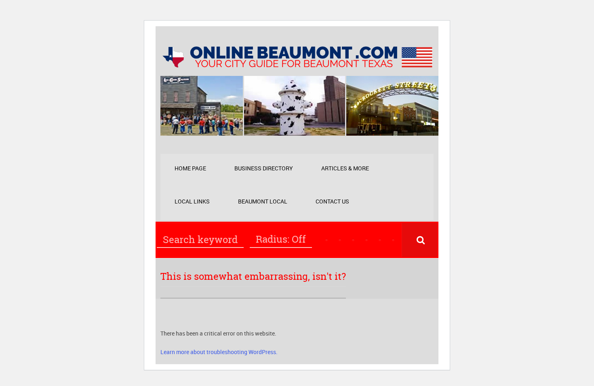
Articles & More (345, 168)
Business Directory (263, 168)
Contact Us (332, 201)
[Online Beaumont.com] (297, 64)
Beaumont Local (262, 201)
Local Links (192, 201)
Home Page (190, 168)
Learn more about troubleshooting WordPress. (219, 352)
